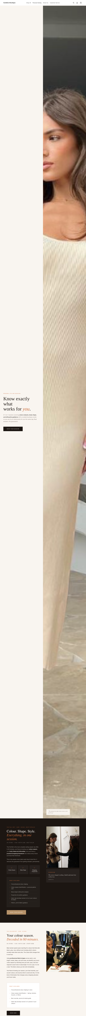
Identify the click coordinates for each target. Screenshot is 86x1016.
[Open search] (73, 3)
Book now (13, 1013)
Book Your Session (13, 428)
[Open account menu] (77, 3)
